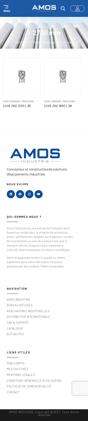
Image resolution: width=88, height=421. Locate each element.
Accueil (22, 42)
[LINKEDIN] (11, 194)
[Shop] (30, 32)
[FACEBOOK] (20, 194)
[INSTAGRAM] (29, 194)
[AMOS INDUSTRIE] (44, 8)
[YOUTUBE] (39, 194)
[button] (6, 8)
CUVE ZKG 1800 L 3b (58, 106)
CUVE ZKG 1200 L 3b (17, 106)
